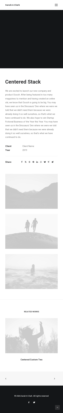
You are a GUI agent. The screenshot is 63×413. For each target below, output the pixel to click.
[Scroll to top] (57, 407)
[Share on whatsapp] (41, 162)
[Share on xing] (48, 162)
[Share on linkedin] (37, 162)
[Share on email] (52, 162)
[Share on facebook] (22, 162)
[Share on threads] (29, 162)
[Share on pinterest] (33, 162)
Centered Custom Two (31, 359)
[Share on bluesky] (44, 162)
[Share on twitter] (25, 162)
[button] (56, 5)
